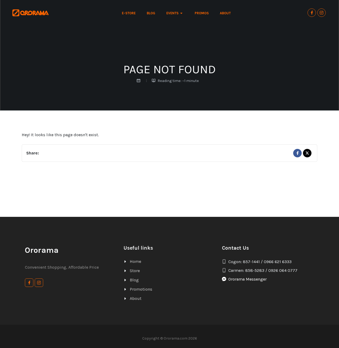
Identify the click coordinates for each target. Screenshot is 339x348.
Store (135, 270)
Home (135, 261)
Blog (134, 279)
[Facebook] (297, 153)
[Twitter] (307, 153)
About (135, 298)
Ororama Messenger (247, 279)
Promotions (141, 289)
